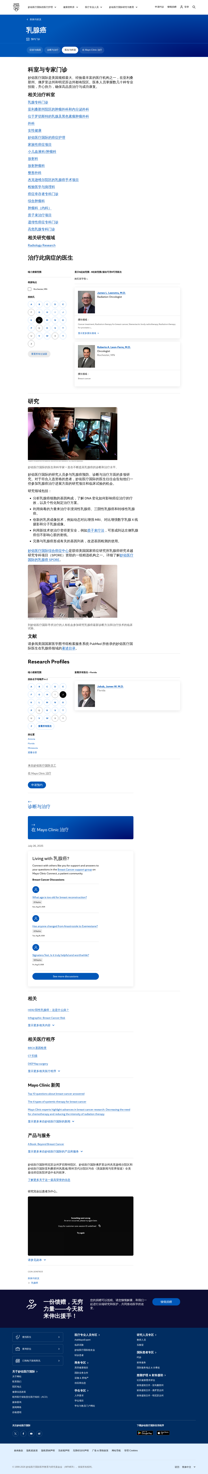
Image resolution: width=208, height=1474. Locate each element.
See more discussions (65, 976)
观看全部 (32, 752)
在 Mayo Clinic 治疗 (92, 50)
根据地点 (32, 282)
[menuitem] (35, 50)
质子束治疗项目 (40, 215)
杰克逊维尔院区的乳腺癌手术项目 (53, 180)
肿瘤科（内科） (40, 208)
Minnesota (33, 748)
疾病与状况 (35, 19)
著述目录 (68, 648)
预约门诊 (35, 39)
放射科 (33, 159)
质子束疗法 (95, 530)
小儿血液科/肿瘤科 (42, 151)
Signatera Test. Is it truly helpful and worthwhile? (60, 955)
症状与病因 (35, 50)
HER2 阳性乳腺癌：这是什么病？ (48, 1010)
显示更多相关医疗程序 (42, 1071)
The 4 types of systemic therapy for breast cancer (57, 1101)
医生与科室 (70, 50)
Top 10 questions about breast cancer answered (56, 1093)
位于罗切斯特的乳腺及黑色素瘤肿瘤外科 (58, 116)
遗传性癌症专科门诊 (43, 222)
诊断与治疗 (52, 50)
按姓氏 (31, 297)
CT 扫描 (32, 1055)
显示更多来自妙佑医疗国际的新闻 (49, 1121)
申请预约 (37, 785)
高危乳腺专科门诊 (41, 229)
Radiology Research (42, 245)
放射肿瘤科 (36, 166)
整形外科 (34, 173)
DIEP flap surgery (38, 1063)
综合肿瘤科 (36, 201)
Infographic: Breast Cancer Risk (46, 1017)
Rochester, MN (40, 289)
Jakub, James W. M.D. (110, 686)
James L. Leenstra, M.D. (111, 292)
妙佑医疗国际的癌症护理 (46, 137)
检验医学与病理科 (41, 187)
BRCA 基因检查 (37, 1048)
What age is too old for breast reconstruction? (59, 897)
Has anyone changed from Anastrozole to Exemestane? (65, 926)
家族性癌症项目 (40, 144)
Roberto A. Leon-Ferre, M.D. (114, 347)
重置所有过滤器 (39, 354)
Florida (31, 743)
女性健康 (34, 130)
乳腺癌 (36, 30)
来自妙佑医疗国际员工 (42, 765)
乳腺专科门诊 (38, 102)
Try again (80, 1233)
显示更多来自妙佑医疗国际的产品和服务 (53, 1151)
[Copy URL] (99, 1226)
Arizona (31, 739)
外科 (31, 123)
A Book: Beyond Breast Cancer (46, 1144)
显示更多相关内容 (39, 1025)
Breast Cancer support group (75, 869)
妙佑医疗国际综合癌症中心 (48, 551)
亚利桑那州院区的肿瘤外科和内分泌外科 (58, 109)
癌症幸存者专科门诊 (43, 194)
